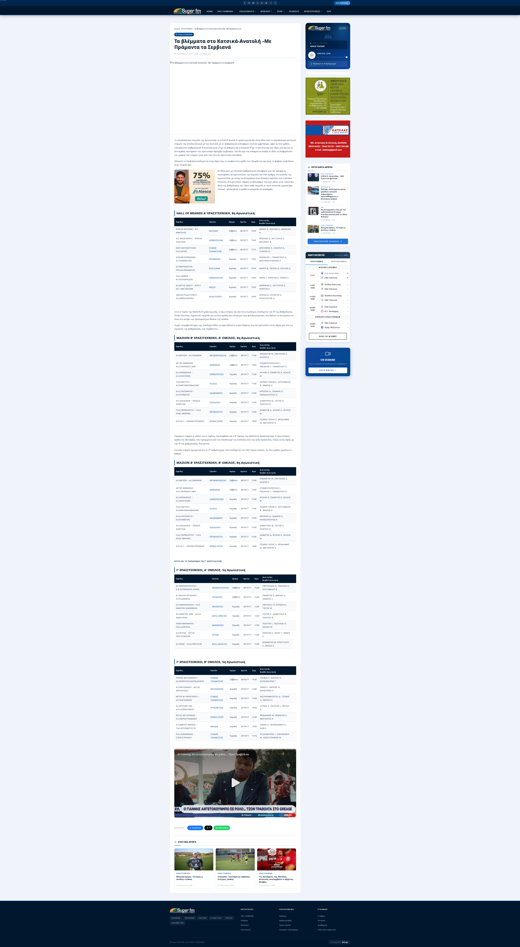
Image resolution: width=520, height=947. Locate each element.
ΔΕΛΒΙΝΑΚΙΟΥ (216, 393)
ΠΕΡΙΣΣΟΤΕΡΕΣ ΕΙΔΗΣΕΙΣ (326, 241)
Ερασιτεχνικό (285, 925)
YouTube (202, 918)
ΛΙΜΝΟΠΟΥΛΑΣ (216, 240)
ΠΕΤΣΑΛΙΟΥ (217, 597)
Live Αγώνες (246, 929)
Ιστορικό (321, 920)
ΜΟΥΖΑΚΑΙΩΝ (216, 689)
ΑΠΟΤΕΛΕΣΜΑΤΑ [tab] (339, 261)
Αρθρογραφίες (285, 920)
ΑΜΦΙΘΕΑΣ (215, 365)
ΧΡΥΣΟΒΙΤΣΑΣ (216, 707)
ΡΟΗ (329, 11)
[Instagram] (249, 3)
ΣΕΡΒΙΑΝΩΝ (214, 259)
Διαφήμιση (322, 925)
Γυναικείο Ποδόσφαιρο (288, 929)
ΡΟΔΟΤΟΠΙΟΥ (215, 296)
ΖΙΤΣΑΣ (215, 634)
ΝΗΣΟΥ (212, 287)
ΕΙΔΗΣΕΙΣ (294, 11)
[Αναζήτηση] (271, 3)
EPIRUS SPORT (216, 421)
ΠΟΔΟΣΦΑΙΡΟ (246, 11)
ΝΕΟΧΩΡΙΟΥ (217, 606)
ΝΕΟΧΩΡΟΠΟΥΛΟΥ (220, 587)
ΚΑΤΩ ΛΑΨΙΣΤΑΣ (219, 616)
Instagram (189, 918)
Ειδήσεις (244, 920)
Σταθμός (321, 916)
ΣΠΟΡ (280, 11)
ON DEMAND (342, 3)
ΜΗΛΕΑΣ (214, 726)
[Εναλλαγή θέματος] (275, 3)
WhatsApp (223, 828)
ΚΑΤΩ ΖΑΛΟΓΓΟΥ (219, 644)
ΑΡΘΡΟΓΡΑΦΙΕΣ (312, 11)
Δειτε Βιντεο (326, 370)
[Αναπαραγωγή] (312, 55)
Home (210, 11)
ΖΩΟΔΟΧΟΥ (215, 402)
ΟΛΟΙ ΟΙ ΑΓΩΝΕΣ (328, 336)
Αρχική (177, 29)
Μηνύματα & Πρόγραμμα (324, 64)
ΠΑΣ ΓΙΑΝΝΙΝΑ (225, 11)
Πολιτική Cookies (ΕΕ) (327, 929)
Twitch (229, 918)
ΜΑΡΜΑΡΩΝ (217, 625)
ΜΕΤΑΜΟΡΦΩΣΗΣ (218, 355)
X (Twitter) (216, 918)
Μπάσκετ (245, 925)
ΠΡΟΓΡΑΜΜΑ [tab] (317, 261)
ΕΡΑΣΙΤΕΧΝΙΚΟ (187, 29)
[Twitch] (262, 3)
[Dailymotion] (266, 3)
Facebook (196, 828)
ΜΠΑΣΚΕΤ (265, 11)
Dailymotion (177, 923)
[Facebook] (244, 3)
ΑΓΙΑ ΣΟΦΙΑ (214, 268)
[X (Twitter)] (257, 3)
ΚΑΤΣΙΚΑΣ (213, 231)
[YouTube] (253, 3)
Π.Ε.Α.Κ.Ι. (213, 383)
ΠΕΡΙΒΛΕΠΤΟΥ (216, 412)
